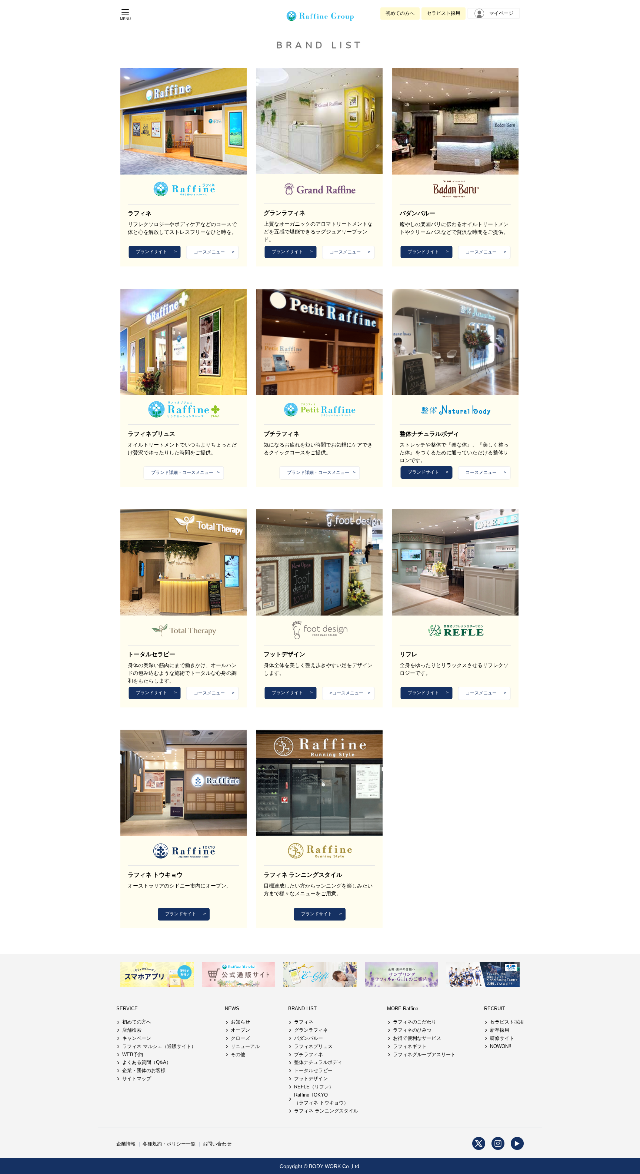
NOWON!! (500, 1046)
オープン (240, 1030)
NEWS (232, 1008)
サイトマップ (136, 1078)
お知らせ (240, 1022)
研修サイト (502, 1038)
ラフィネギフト (410, 1046)
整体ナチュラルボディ (318, 1062)
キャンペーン (136, 1038)
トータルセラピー (313, 1070)
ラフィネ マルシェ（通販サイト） (159, 1046)
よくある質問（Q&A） (146, 1062)
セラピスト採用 (443, 13)
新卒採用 (499, 1030)
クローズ (240, 1038)
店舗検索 (131, 1030)
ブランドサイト (151, 251)
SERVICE (127, 1008)
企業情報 (126, 1144)
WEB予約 (132, 1054)
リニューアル (245, 1046)
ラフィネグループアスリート (424, 1054)
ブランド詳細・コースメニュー (182, 472)
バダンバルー (308, 1038)
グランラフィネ (311, 1030)
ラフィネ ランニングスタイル (326, 1111)
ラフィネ (303, 1022)
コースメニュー (209, 252)
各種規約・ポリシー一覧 (169, 1144)
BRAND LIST (302, 1008)
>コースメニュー (346, 693)
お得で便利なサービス (417, 1038)
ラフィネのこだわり (414, 1022)
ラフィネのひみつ (412, 1030)
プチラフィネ (308, 1054)
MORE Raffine (402, 1008)
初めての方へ (400, 13)
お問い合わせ (217, 1144)
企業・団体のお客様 (144, 1070)
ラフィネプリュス (313, 1046)
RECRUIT (494, 1008)
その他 (238, 1054)
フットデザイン (311, 1078)
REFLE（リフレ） (314, 1087)
